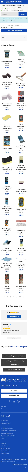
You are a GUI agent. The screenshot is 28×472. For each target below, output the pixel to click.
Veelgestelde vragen (7, 428)
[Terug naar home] (14, 2)
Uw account (4, 445)
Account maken (5, 448)
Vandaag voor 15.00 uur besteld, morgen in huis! (15, 362)
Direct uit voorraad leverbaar (15, 369)
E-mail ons (4, 420)
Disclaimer (3, 461)
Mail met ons (15, 395)
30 (20, 297)
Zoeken (23, 14)
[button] (2, 2)
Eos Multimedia (23, 464)
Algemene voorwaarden (8, 435)
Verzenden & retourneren (8, 430)
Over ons (3, 409)
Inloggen (3, 443)
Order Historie (5, 451)
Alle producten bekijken (15, 30)
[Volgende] (23, 297)
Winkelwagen (5, 453)
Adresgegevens (5, 423)
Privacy (3, 438)
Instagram (23, 347)
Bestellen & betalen (7, 433)
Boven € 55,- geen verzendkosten (15, 356)
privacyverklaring (11, 461)
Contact (15, 390)
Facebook (13, 347)
